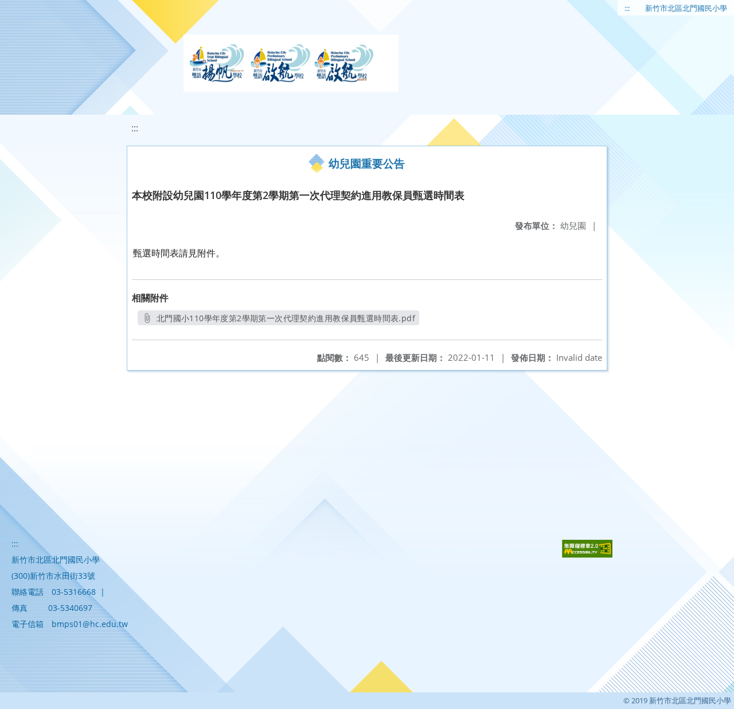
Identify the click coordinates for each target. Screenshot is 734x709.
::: (627, 8)
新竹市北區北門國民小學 (686, 8)
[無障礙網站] (587, 554)
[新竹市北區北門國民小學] (291, 63)
